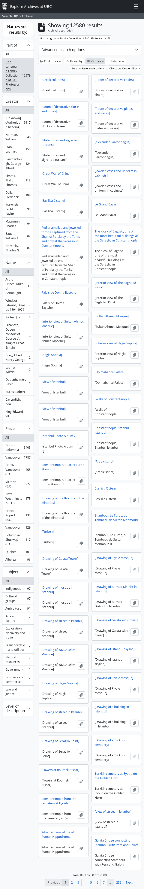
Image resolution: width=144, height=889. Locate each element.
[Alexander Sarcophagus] (112, 142)
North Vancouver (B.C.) (18, 469)
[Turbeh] (47, 531)
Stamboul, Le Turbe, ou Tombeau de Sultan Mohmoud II (116, 519)
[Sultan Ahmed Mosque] (112, 316)
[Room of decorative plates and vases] (114, 111)
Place (10, 428)
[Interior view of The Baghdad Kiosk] (115, 285)
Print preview (52, 61)
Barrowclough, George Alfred (18, 163)
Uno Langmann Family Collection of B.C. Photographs (18, 75)
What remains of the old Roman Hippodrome (58, 834)
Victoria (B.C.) (18, 484)
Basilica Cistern (105, 488)
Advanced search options (63, 49)
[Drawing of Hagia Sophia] (59, 683)
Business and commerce (18, 679)
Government (18, 670)
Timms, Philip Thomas (18, 180)
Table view (117, 61)
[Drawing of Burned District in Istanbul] (116, 589)
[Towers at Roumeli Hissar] (60, 770)
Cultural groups (18, 598)
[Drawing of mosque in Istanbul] (57, 589)
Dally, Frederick (18, 194)
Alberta (18, 560)
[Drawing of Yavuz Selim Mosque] (58, 652)
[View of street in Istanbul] (113, 811)
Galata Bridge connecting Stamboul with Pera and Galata (117, 842)
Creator (12, 101)
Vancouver (18, 458)
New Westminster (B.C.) (18, 498)
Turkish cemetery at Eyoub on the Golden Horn (116, 776)
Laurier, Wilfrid (18, 369)
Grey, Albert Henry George (18, 357)
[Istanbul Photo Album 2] (58, 436)
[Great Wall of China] (55, 173)
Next (129, 882)
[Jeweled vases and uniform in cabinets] (116, 173)
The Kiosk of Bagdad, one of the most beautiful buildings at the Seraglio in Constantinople (116, 235)
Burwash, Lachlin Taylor (18, 209)
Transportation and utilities (18, 647)
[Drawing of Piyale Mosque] (114, 558)
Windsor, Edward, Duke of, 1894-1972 (18, 305)
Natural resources (18, 659)
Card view (97, 61)
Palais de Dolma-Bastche (58, 292)
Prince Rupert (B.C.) (18, 515)
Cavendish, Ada (18, 401)
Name (10, 262)
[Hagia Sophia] (51, 355)
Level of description (15, 708)
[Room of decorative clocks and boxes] (60, 109)
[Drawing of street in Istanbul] (62, 621)
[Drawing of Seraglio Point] (60, 741)
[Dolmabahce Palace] (109, 372)
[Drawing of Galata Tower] (59, 559)
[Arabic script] (104, 461)
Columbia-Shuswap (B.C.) (18, 539)
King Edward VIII (18, 414)
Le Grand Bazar (105, 204)
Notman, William (18, 137)
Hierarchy (75, 61)
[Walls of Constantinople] (112, 399)
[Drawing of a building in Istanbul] (112, 709)
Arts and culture (18, 618)
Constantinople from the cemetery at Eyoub (58, 801)
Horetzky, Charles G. (18, 248)
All (7, 54)
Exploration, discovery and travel (18, 632)
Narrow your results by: (18, 29)
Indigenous (18, 590)
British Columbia (18, 447)
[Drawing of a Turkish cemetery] (110, 742)
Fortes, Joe (18, 318)
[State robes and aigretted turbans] (60, 142)
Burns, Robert (18, 393)
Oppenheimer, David (18, 382)
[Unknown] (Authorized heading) (18, 122)
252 (118, 882)
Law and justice (18, 691)
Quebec (18, 553)
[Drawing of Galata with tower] (116, 620)
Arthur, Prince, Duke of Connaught (18, 286)
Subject (11, 571)
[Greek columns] (53, 80)
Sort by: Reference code (87, 68)
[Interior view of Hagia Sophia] (116, 343)
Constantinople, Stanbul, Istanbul (112, 430)
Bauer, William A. (18, 236)
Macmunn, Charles (18, 223)
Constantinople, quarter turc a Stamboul (63, 467)
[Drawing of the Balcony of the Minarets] (62, 500)
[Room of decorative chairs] (114, 80)
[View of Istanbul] (53, 382)
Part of (11, 45)
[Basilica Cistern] (53, 201)
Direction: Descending (123, 68)
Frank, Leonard (18, 149)
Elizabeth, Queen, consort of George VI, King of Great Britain (18, 336)
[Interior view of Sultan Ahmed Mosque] (62, 323)
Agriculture (18, 609)
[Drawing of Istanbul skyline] (114, 649)
